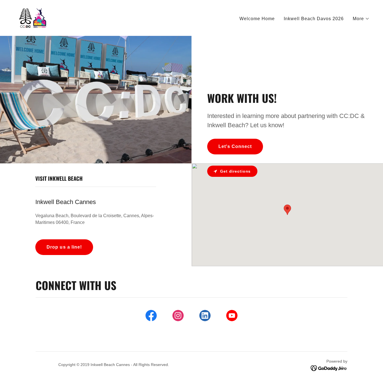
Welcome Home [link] (257, 18)
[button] (361, 18)
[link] (33, 17)
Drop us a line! (64, 247)
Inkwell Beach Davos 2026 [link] (314, 18)
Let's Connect (235, 146)
